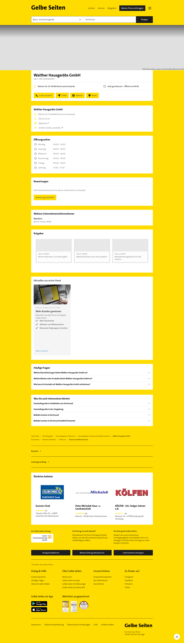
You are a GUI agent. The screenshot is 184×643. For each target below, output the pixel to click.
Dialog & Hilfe (38, 571)
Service (101, 8)
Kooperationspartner (103, 577)
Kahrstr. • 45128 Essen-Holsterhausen (91, 511)
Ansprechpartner (38, 577)
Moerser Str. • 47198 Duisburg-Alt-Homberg (130, 512)
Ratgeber (112, 8)
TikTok (127, 587)
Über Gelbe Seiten (72, 571)
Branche (34, 451)
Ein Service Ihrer (135, 633)
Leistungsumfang (38, 462)
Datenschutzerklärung (54, 624)
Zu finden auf (132, 571)
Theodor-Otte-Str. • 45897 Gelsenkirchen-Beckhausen (47, 510)
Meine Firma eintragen (132, 8)
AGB (96, 624)
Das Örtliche (99, 584)
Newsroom (67, 577)
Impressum (36, 624)
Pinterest (129, 584)
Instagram (129, 577)
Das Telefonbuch (101, 580)
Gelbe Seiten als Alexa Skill (73, 587)
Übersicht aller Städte (40, 584)
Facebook (129, 580)
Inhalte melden (107, 624)
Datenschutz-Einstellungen (78, 624)
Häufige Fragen (37, 580)
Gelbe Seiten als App (71, 580)
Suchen (91, 8)
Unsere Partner (102, 571)
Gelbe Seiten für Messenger (74, 584)
